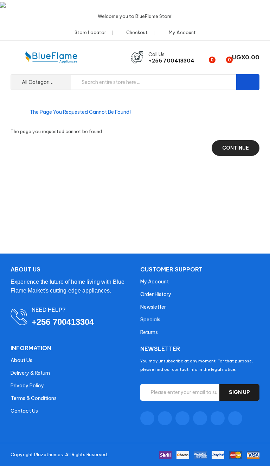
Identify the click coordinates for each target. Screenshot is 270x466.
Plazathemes (48, 454)
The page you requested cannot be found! (80, 112)
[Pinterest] (235, 418)
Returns (149, 332)
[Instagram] (218, 418)
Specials (150, 319)
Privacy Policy (27, 385)
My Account (154, 281)
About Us (21, 360)
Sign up (239, 392)
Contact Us (24, 411)
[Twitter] (165, 418)
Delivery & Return (30, 373)
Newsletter (153, 307)
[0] (206, 57)
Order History (155, 294)
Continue (235, 148)
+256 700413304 (171, 61)
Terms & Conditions (34, 398)
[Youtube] (200, 418)
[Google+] (182, 418)
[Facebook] (147, 418)
